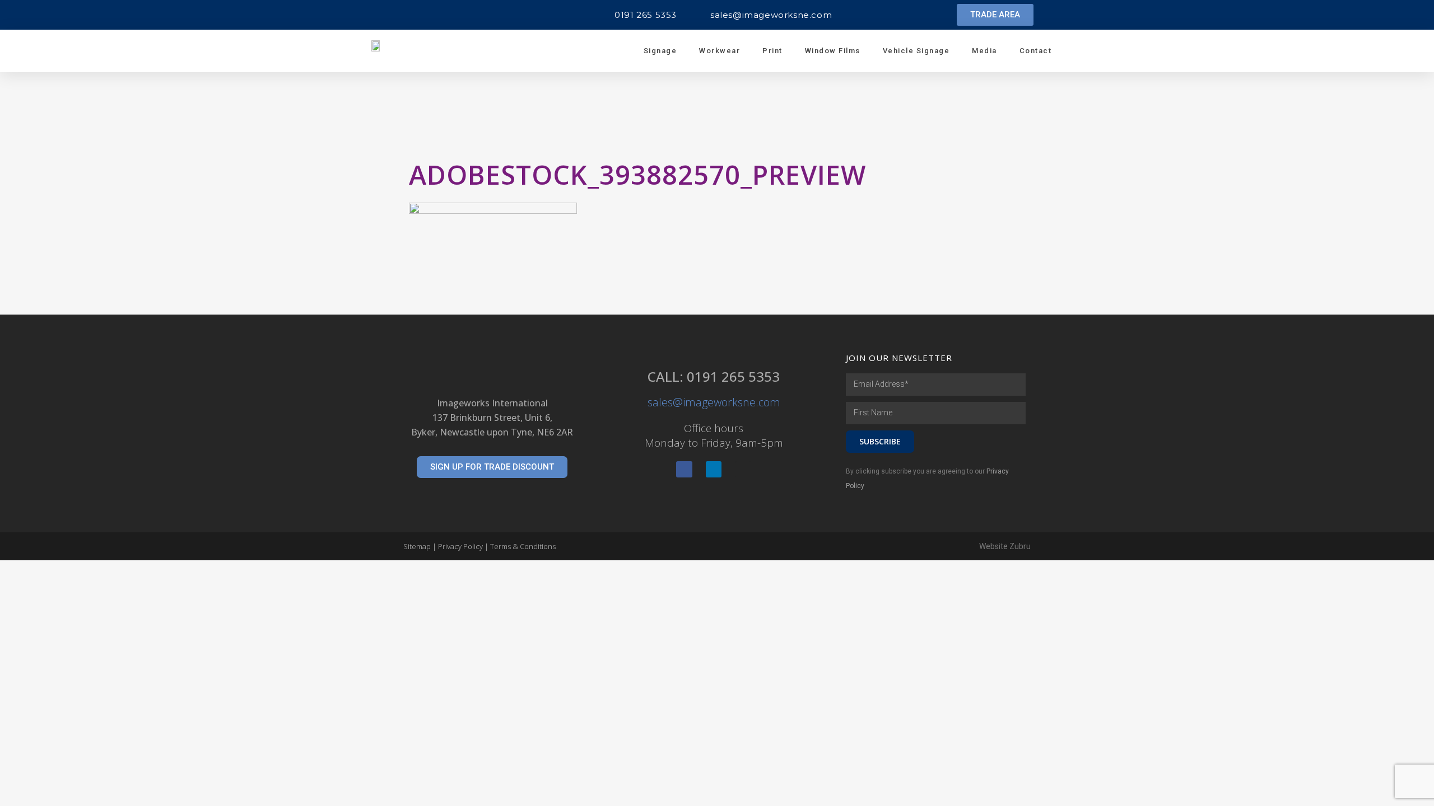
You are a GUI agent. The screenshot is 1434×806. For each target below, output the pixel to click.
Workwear (719, 50)
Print (772, 50)
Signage (660, 50)
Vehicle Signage (916, 50)
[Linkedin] (714, 469)
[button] (995, 15)
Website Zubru (1005, 546)
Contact (1035, 50)
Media (984, 50)
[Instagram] (743, 469)
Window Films (832, 50)
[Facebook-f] (684, 469)
